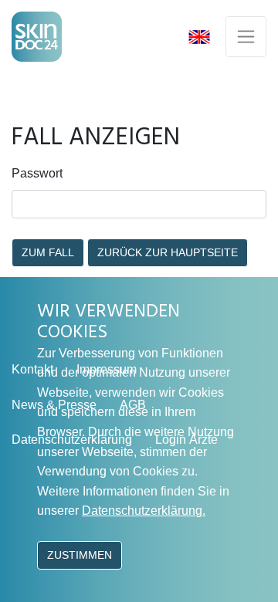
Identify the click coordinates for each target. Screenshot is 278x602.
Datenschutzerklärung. (143, 510)
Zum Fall (48, 252)
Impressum (106, 369)
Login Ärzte (186, 439)
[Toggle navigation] (245, 36)
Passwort (37, 173)
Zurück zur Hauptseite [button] (167, 252)
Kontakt (32, 369)
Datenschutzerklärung (72, 439)
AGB (133, 404)
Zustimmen (79, 555)
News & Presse (54, 404)
